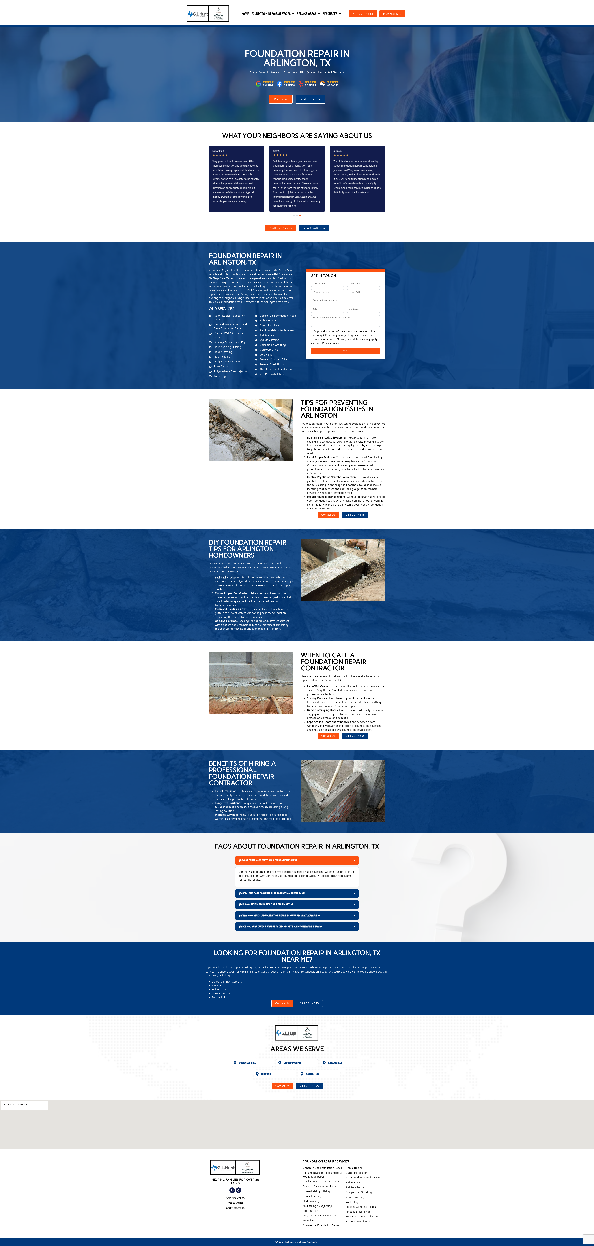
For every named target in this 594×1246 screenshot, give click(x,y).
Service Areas (306, 13)
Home (245, 13)
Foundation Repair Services (271, 13)
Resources (330, 13)
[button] (294, 215)
